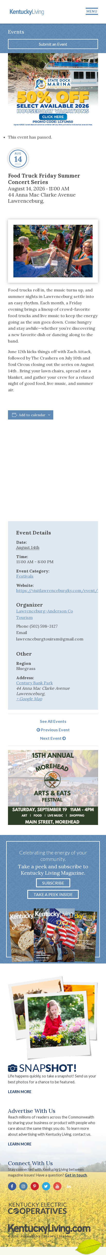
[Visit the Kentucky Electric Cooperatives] (37, 1208)
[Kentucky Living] (27, 12)
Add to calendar (32, 415)
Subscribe (53, 882)
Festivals (24, 576)
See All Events (53, 721)
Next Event (51, 738)
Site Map (65, 1236)
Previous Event (55, 729)
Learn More (19, 1091)
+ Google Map (29, 698)
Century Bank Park (34, 682)
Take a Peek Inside (53, 894)
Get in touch (76, 1175)
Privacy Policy (30, 1236)
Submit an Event (53, 44)
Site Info (49, 1236)
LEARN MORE (19, 1144)
